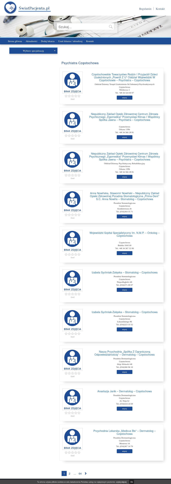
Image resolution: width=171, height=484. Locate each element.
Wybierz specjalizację (33, 50)
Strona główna (15, 41)
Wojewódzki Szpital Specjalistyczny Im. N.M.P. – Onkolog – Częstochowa (125, 234)
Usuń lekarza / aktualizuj (70, 41)
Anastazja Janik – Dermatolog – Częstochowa (124, 391)
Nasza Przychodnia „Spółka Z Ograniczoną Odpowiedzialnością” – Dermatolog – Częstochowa (124, 353)
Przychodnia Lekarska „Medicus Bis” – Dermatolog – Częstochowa (124, 432)
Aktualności (31, 41)
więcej (124, 97)
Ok (131, 482)
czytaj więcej (121, 482)
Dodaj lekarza (48, 41)
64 (80, 473)
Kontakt (160, 9)
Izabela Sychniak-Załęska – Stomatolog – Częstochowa (125, 272)
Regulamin (145, 9)
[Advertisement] (33, 73)
